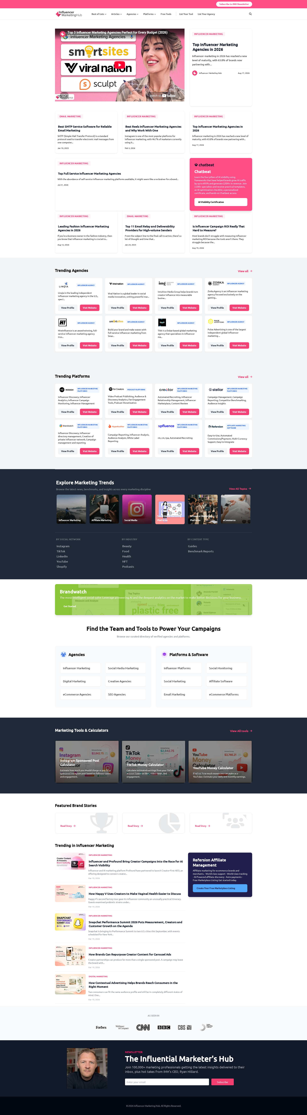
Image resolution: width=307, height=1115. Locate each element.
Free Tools (166, 13)
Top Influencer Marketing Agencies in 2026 (215, 47)
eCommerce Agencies (77, 694)
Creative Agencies (119, 681)
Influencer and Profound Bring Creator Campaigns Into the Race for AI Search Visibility (136, 863)
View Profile (67, 307)
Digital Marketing (74, 681)
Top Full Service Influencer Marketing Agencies (89, 173)
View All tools (239, 731)
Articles (115, 13)
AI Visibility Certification (211, 201)
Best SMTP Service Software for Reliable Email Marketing (85, 128)
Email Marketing (174, 694)
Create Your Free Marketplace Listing (216, 888)
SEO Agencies (117, 694)
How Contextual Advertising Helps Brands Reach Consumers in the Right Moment (133, 984)
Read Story (66, 825)
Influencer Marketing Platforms (88, 389)
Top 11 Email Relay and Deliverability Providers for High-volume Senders (150, 228)
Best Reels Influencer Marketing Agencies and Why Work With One (153, 128)
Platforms (148, 13)
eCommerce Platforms (224, 694)
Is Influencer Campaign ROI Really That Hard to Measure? (219, 228)
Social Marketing (174, 681)
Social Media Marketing (123, 668)
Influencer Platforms (177, 668)
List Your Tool (186, 13)
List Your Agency (206, 13)
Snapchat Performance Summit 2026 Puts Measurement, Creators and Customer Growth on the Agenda (135, 924)
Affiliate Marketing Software (236, 426)
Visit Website (90, 307)
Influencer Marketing (208, 33)
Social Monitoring (220, 668)
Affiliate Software (220, 681)
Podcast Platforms (136, 389)
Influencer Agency (86, 285)
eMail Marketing (70, 116)
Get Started (70, 606)
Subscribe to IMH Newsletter (234, 4)
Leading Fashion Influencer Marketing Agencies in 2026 (83, 228)
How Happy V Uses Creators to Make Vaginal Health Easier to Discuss (135, 893)
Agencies (131, 13)
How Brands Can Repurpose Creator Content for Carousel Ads (130, 954)
